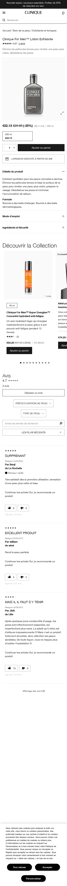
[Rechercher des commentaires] (61, 423)
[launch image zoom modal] (62, 113)
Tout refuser (19, 867)
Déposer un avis (34, 392)
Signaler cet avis (13, 514)
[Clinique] (33, 12)
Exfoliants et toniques (44, 30)
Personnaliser (33, 878)
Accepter (48, 867)
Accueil (6, 30)
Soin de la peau (21, 30)
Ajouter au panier (41, 147)
